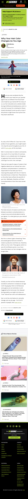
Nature (5, 34)
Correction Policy (5, 467)
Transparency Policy (6, 472)
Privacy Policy (20, 469)
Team (2, 446)
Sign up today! (14, 437)
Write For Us (20, 446)
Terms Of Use (20, 465)
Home (2, 444)
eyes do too (18, 302)
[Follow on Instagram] (13, 426)
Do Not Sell (20, 481)
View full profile (4, 57)
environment (7, 409)
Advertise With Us (21, 451)
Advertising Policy (21, 472)
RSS (24, 490)
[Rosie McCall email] (7, 45)
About (2, 449)
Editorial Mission (5, 465)
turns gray (8, 148)
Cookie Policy (20, 467)
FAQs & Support (21, 453)
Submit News (20, 449)
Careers (3, 451)
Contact (19, 444)
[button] (25, 1)
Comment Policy (5, 469)
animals (6, 353)
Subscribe (3, 453)
